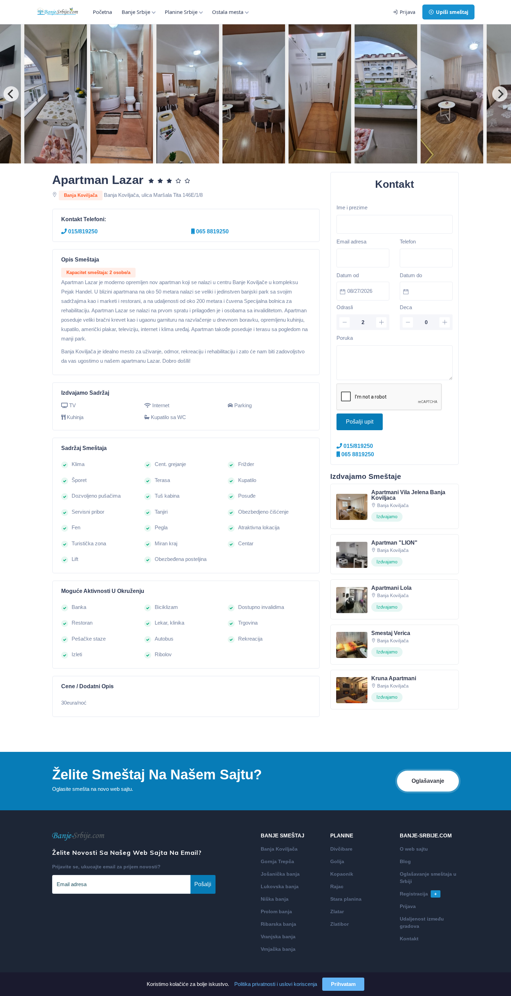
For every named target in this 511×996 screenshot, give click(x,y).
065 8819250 (212, 231)
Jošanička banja (280, 874)
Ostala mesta (227, 11)
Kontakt (409, 938)
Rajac (336, 886)
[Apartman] (351, 554)
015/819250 (82, 231)
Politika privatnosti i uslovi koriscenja (275, 984)
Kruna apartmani (393, 678)
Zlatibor (339, 924)
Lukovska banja (280, 886)
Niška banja (275, 899)
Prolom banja (276, 911)
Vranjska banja (278, 936)
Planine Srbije (181, 11)
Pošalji (202, 884)
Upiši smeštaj (452, 12)
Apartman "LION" (394, 543)
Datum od (347, 275)
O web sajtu (414, 849)
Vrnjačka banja (278, 949)
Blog (405, 861)
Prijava (407, 12)
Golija (337, 861)
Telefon (408, 241)
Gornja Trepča (277, 861)
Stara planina (346, 899)
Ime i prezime (351, 207)
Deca (406, 307)
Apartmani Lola (391, 588)
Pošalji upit (359, 422)
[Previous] (11, 94)
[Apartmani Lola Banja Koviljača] (351, 599)
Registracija (418, 894)
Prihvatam (343, 984)
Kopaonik (341, 874)
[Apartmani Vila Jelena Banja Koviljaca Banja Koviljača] (351, 506)
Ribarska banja (278, 924)
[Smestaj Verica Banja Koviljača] (351, 645)
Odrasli (344, 307)
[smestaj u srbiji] (57, 12)
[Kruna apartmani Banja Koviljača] (351, 690)
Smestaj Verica (390, 633)
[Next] (500, 94)
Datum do (411, 275)
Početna (102, 11)
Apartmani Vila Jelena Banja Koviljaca (408, 495)
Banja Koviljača (279, 849)
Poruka (344, 338)
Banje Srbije (136, 11)
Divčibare (341, 849)
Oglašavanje (428, 781)
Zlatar (337, 911)
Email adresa (351, 241)
